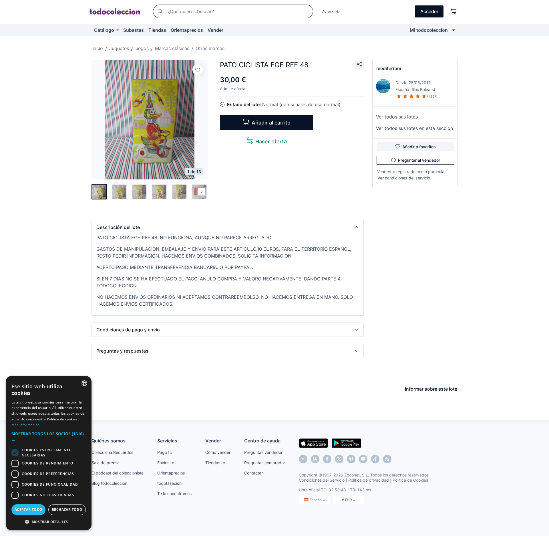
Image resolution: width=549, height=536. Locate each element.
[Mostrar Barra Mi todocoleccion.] (453, 30)
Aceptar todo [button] (29, 509)
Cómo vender (217, 452)
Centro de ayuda (262, 441)
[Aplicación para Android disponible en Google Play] (346, 443)
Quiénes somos (109, 441)
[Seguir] (197, 69)
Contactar (253, 472)
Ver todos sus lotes (397, 117)
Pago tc (164, 452)
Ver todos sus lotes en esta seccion (414, 128)
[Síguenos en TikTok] (375, 459)
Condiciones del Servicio (322, 480)
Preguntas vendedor (263, 452)
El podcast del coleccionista (118, 472)
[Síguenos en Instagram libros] (315, 459)
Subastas (133, 30)
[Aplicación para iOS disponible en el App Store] (313, 443)
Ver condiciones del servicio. (404, 177)
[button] (227, 227)
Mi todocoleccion (429, 30)
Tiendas (157, 30)
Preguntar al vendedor (419, 160)
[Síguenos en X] (339, 459)
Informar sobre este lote (431, 389)
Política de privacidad (368, 480)
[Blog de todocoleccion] (387, 459)
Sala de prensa (106, 462)
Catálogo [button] (104, 30)
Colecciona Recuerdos (112, 452)
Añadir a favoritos (419, 146)
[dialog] (49, 453)
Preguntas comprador (264, 462)
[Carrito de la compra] (453, 11)
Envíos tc (165, 462)
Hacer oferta (271, 142)
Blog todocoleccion (109, 483)
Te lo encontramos (174, 493)
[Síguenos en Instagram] (303, 459)
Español (316, 500)
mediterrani (388, 68)
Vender (215, 30)
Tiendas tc (215, 462)
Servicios (167, 441)
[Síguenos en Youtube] (363, 459)
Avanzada (331, 11)
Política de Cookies (410, 480)
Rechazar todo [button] (67, 509)
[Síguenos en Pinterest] (351, 459)
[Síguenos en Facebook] (327, 459)
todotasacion (169, 483)
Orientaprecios (187, 30)
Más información (25, 424)
